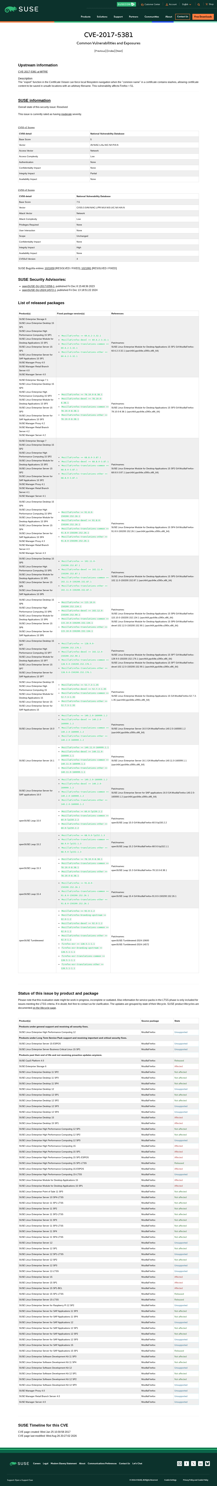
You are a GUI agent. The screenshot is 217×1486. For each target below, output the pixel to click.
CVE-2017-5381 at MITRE (33, 71)
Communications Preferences (102, 1463)
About (82, 1463)
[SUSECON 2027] (126, 4)
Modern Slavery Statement (64, 1463)
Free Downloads (203, 16)
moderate (66, 114)
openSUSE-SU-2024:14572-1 (39, 290)
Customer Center (152, 4)
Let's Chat (137, 1463)
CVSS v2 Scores (26, 127)
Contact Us (182, 16)
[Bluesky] (207, 1463)
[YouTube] (179, 1463)
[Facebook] (186, 1463)
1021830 (50, 268)
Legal (45, 1463)
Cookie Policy (203, 1480)
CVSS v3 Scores (26, 190)
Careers (37, 1463)
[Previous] (100, 50)
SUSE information (34, 100)
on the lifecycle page (44, 1008)
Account (173, 4)
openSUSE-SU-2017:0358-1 (38, 286)
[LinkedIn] (200, 1463)
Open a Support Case (24, 1480)
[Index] (111, 50)
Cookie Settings (170, 1480)
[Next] (119, 50)
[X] (193, 1463)
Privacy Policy (188, 1480)
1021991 (86, 268)
